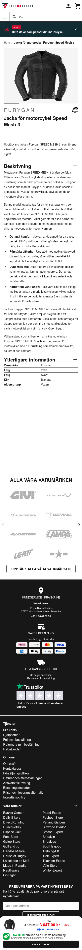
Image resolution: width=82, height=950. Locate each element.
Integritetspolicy (14, 797)
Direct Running (13, 822)
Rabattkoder (11, 749)
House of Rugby (14, 856)
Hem (7, 42)
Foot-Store (10, 836)
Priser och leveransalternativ (23, 792)
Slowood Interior (54, 827)
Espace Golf (11, 831)
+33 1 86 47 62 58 (41, 616)
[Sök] (14, 16)
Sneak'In (49, 836)
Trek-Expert (51, 856)
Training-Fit (51, 851)
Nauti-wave (11, 870)
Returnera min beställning (21, 744)
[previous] (3, 524)
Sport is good (52, 846)
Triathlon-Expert (54, 860)
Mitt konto (10, 730)
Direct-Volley (12, 827)
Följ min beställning (17, 739)
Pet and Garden (54, 822)
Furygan (19, 110)
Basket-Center (13, 812)
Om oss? (9, 763)
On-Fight (9, 875)
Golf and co (11, 846)
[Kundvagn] (78, 6)
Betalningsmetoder (16, 787)
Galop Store (11, 841)
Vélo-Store (50, 865)
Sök (20, 17)
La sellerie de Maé (16, 860)
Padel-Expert (52, 812)
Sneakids (49, 841)
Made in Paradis (14, 865)
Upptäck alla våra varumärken (41, 568)
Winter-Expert (52, 870)
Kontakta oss (41, 603)
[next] (79, 524)
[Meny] (5, 17)
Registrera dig (41, 915)
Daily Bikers (11, 817)
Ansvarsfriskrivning (16, 782)
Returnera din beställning (41, 678)
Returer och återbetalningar (22, 778)
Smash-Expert (53, 831)
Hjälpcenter (11, 734)
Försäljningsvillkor (16, 773)
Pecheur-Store (53, 817)
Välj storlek (41, 944)
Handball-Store (14, 851)
